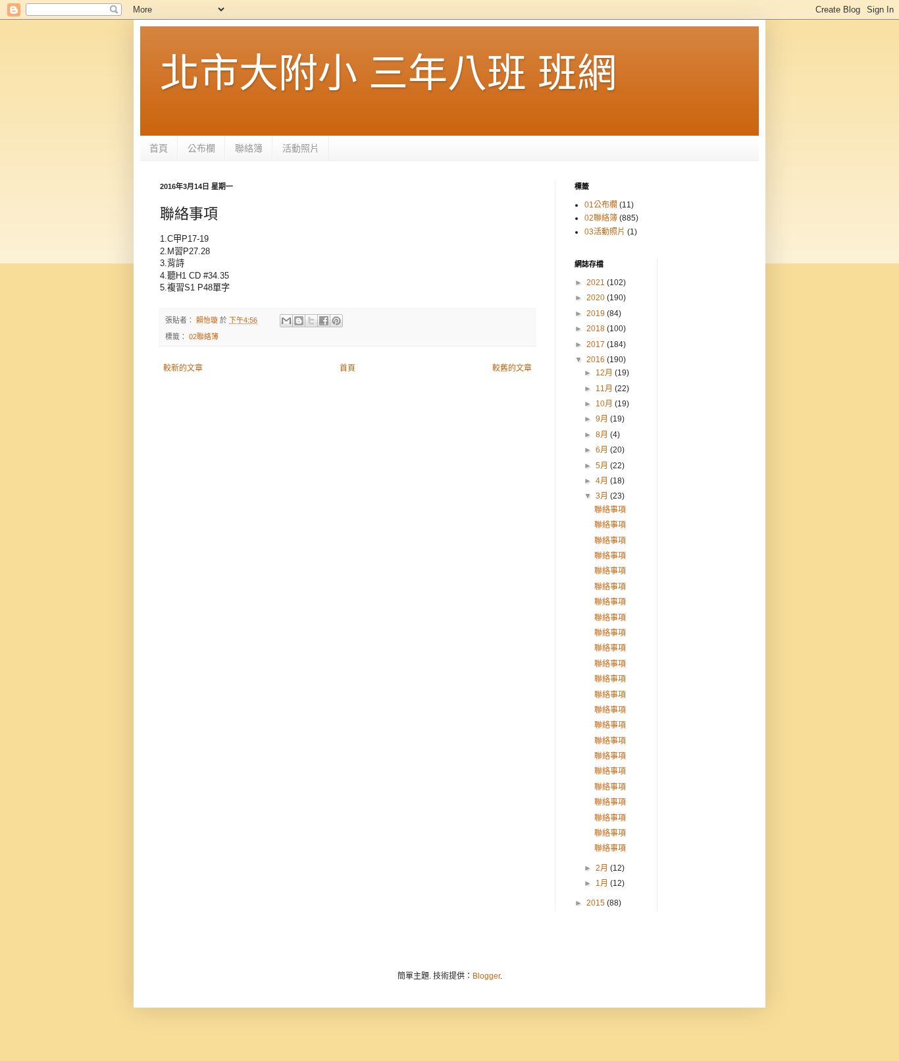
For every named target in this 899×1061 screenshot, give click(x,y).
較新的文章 (183, 368)
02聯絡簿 (203, 336)
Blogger (486, 976)
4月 (603, 480)
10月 (605, 403)
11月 (605, 388)
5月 (603, 465)
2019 (596, 313)
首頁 (158, 148)
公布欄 (201, 148)
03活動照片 (604, 231)
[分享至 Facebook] (323, 320)
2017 (596, 344)
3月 (603, 496)
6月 (603, 449)
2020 (596, 297)
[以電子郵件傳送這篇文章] (286, 320)
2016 (596, 359)
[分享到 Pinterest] (336, 320)
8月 (603, 434)
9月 (603, 418)
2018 (596, 328)
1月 (603, 883)
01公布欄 (600, 204)
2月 (603, 868)
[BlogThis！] (298, 320)
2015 (596, 903)
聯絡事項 (610, 509)
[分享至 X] (311, 320)
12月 (605, 372)
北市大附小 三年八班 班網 (388, 73)
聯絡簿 (249, 148)
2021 (596, 282)
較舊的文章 (512, 368)
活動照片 (300, 148)
